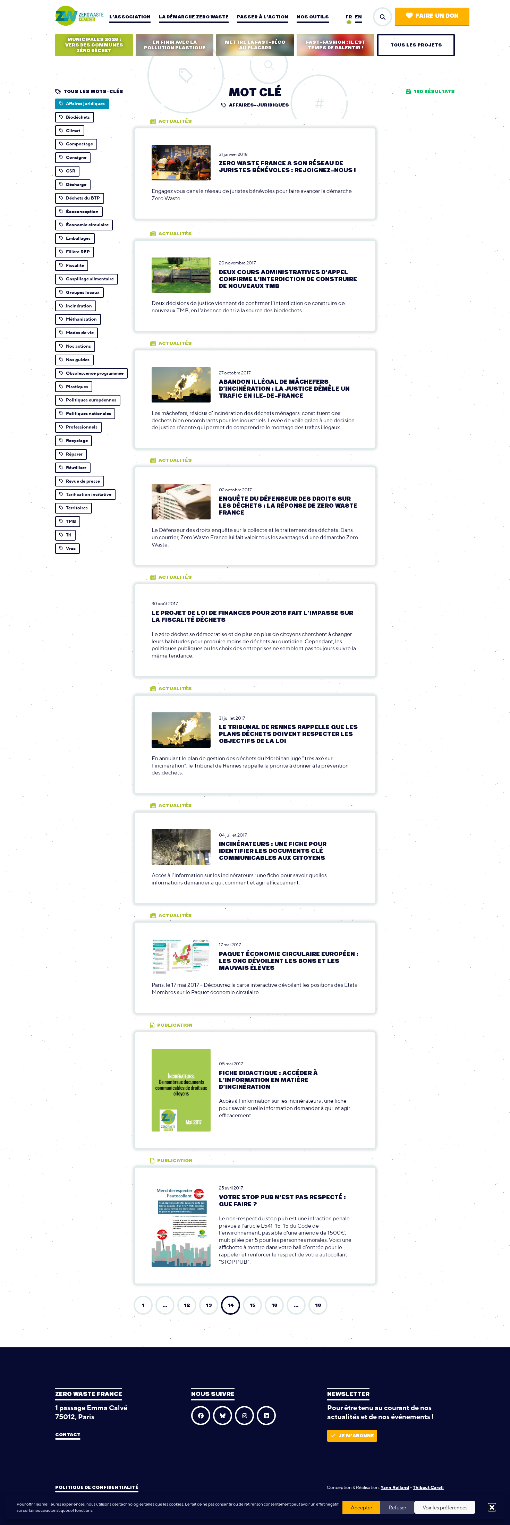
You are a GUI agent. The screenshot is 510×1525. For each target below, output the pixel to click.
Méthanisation (81, 319)
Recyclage (77, 440)
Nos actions (78, 346)
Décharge (76, 184)
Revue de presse (83, 481)
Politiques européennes (91, 400)
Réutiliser (76, 467)
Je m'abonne (356, 1436)
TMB (71, 521)
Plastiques (77, 386)
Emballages (78, 238)
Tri (68, 534)
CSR (70, 170)
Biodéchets (78, 117)
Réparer (74, 454)
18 (318, 1305)
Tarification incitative (88, 494)
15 (252, 1305)
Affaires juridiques (85, 103)
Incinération (79, 305)
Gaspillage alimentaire (90, 278)
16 (274, 1305)
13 (209, 1305)
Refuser (397, 1507)
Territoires (77, 507)
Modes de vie (80, 332)
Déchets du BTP (83, 198)
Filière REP (78, 251)
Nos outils (313, 17)
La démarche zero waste (194, 17)
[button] (491, 1507)
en (358, 17)
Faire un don (437, 15)
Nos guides (78, 359)
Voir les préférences (445, 1507)
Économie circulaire (87, 224)
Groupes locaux (83, 292)
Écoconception (82, 211)
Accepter (361, 1507)
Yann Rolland (395, 1487)
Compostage (79, 143)
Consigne (76, 157)
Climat (73, 130)
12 (187, 1305)
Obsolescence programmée (95, 373)
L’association (130, 17)
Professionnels (81, 427)
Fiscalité (75, 265)
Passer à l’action (262, 17)
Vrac (71, 548)
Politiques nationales (88, 413)
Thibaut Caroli (428, 1487)
